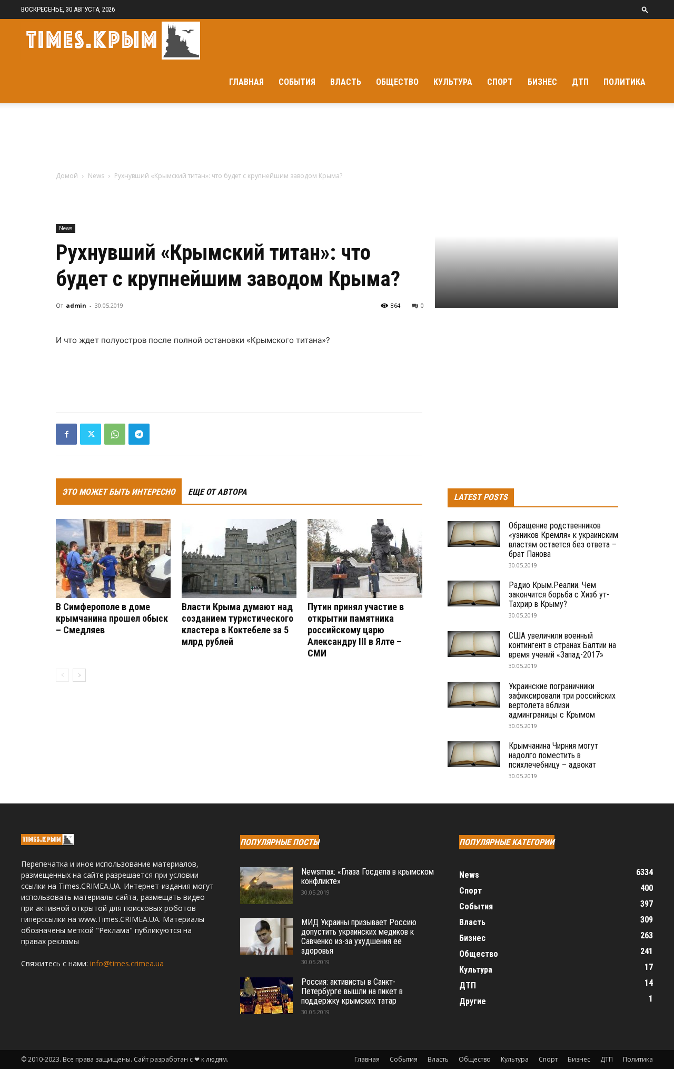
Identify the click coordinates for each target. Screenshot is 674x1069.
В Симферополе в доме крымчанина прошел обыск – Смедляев (112, 618)
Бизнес (542, 82)
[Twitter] (90, 434)
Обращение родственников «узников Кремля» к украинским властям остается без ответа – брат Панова (563, 540)
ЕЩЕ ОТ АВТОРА (217, 492)
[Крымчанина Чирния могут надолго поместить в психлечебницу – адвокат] (474, 754)
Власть (345, 82)
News (96, 175)
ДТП (580, 82)
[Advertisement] (337, 139)
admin (76, 305)
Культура (452, 82)
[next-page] (79, 675)
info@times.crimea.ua (127, 963)
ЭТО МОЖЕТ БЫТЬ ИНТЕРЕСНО (118, 492)
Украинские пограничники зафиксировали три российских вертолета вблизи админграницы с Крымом (562, 700)
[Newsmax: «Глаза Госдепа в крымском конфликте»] (266, 885)
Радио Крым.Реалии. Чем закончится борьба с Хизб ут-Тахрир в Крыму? (559, 594)
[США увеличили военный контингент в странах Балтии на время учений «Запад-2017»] (474, 644)
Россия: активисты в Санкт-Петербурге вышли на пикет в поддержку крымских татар (352, 991)
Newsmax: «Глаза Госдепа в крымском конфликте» (367, 876)
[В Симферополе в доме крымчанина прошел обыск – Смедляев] (113, 558)
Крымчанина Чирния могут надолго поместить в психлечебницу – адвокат (553, 755)
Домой (67, 175)
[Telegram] (139, 434)
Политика (624, 82)
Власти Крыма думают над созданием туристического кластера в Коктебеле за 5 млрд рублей (237, 624)
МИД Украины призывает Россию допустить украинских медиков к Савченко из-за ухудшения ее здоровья (359, 936)
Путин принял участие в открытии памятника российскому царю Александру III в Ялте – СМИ (356, 630)
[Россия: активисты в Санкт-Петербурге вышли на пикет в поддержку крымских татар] (266, 995)
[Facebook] (66, 434)
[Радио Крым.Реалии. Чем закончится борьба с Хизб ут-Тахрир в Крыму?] (474, 593)
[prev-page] (62, 675)
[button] (645, 9)
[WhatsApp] (114, 434)
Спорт (500, 82)
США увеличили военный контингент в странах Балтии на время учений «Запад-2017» (562, 645)
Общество (397, 82)
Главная (246, 82)
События (297, 82)
